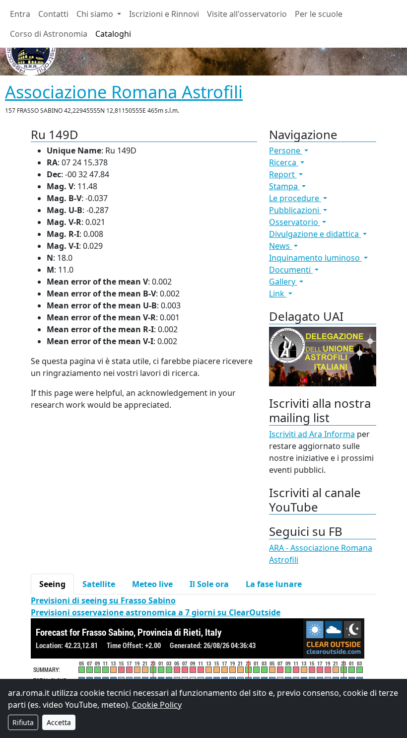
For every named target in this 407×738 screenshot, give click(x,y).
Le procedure (295, 198)
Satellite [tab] (98, 584)
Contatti (53, 13)
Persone (285, 150)
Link (277, 293)
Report (283, 174)
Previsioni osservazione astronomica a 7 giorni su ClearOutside (155, 612)
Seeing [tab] (52, 584)
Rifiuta (23, 722)
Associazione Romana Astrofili (124, 91)
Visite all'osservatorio (247, 13)
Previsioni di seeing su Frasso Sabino (103, 600)
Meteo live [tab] (152, 584)
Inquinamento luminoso (315, 257)
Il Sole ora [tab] (209, 584)
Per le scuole (318, 13)
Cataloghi (113, 33)
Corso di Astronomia (48, 33)
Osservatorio (294, 222)
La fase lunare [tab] (274, 584)
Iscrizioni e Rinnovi (164, 13)
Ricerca (283, 162)
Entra (20, 13)
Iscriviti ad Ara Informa (312, 434)
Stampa (284, 186)
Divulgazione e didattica (315, 233)
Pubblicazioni (295, 210)
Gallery (283, 281)
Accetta (59, 722)
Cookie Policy (157, 704)
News (280, 245)
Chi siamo (95, 13)
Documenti (291, 269)
